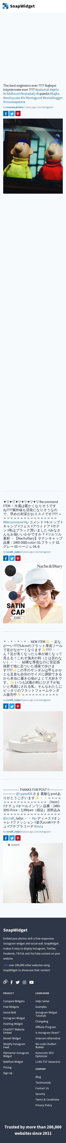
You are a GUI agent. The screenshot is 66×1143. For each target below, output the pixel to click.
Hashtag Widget (13, 1024)
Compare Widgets (14, 1001)
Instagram (47, 107)
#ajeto (54, 89)
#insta (38, 826)
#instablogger (53, 98)
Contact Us (42, 1088)
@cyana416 (24, 794)
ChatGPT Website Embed (13, 1031)
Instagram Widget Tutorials (46, 1014)
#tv (23, 98)
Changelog (41, 1021)
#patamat (42, 89)
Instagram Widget (14, 1018)
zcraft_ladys (13, 551)
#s (38, 93)
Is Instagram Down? (47, 1032)
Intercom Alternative (47, 1038)
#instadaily (28, 93)
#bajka (54, 93)
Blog (38, 1077)
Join (5, 965)
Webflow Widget (13, 1062)
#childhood (11, 93)
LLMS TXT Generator (47, 1062)
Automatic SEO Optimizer (44, 1054)
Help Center (42, 1001)
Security (40, 1094)
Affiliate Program (45, 1027)
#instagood (34, 98)
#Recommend (13, 522)
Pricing (7, 1067)
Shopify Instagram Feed (14, 1045)
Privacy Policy (43, 1105)
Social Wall (9, 1012)
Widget (22, 5)
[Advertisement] (33, 50)
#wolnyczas (11, 98)
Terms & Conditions (47, 1099)
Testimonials (43, 1082)
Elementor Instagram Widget (16, 1054)
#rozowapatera (14, 102)
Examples (41, 1007)
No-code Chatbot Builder (45, 1045)
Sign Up (7, 1073)
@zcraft (8, 818)
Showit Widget (12, 1038)
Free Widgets (11, 1007)
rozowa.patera (15, 107)
